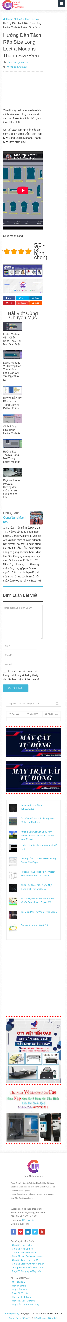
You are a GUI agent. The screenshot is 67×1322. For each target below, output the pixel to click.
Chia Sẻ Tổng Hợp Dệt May (25, 1260)
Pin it (10, 303)
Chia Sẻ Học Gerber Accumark (27, 1256)
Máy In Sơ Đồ (18, 1285)
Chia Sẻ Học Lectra (18, 62)
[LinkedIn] (27, 1232)
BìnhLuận (53, 714)
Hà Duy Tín (28, 1220)
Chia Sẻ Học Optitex (22, 1248)
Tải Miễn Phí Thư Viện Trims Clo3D (39, 912)
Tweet (23, 298)
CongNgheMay (11, 1313)
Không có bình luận (17, 66)
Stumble (24, 303)
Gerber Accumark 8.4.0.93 (34, 925)
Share (10, 298)
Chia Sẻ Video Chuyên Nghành (27, 1263)
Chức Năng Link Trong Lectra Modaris (11, 430)
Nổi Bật (34, 714)
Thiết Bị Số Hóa (19, 1293)
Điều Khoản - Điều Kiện (46, 1318)
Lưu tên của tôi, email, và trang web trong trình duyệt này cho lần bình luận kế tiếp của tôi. (21, 675)
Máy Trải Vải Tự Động (23, 1300)
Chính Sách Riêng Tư (20, 1318)
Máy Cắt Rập (18, 1282)
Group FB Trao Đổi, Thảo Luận (27, 1267)
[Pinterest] (20, 1232)
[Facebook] (13, 1232)
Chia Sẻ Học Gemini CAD (24, 1252)
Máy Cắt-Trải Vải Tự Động (25, 1304)
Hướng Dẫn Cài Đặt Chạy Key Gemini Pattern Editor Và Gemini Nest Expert (37, 835)
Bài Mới (15, 714)
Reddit (37, 303)
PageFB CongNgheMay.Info (26, 1271)
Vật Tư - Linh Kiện (21, 1297)
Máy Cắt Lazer (19, 1289)
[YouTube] (42, 1232)
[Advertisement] (23, 90)
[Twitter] (35, 1232)
